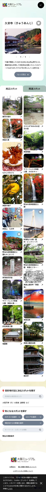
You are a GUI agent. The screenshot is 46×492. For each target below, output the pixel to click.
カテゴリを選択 (10, 417)
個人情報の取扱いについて (27, 467)
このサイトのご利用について (23, 471)
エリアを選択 (31, 417)
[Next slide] (29, 57)
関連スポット (34, 88)
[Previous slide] (16, 57)
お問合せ (12, 467)
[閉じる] (41, 483)
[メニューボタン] (41, 5)
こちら (10, 488)
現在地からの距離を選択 (14, 423)
